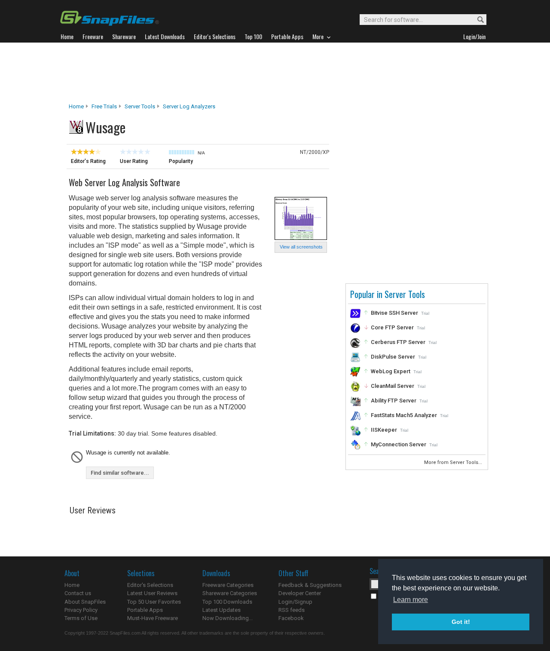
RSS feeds (291, 610)
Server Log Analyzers (189, 106)
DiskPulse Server (393, 356)
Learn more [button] (410, 599)
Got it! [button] (461, 621)
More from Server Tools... (453, 462)
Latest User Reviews (152, 593)
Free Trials (104, 106)
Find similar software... (120, 473)
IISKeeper (384, 430)
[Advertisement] (275, 72)
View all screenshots (301, 246)
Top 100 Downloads (227, 602)
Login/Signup (295, 602)
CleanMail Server (392, 386)
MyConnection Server (398, 444)
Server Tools (140, 106)
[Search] (476, 20)
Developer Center (299, 593)
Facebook (291, 618)
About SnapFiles (85, 602)
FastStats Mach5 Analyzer (404, 415)
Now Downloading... (227, 618)
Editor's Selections (150, 585)
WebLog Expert (390, 371)
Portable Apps (145, 610)
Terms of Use (81, 618)
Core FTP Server (392, 327)
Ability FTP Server (393, 400)
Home (76, 106)
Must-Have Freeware (152, 618)
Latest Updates (221, 610)
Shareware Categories (229, 593)
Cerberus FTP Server (398, 342)
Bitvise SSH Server (394, 313)
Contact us (77, 593)
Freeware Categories (228, 585)
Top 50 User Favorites (154, 602)
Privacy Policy (81, 610)
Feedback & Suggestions (310, 585)
